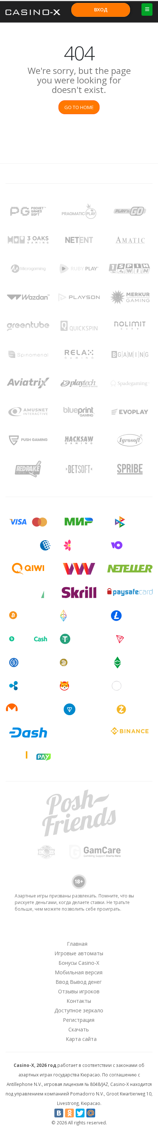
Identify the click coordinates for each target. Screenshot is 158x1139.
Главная (77, 943)
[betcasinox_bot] (117, 929)
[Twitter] (80, 1113)
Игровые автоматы (78, 953)
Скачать (78, 1029)
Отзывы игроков (79, 991)
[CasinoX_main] (98, 929)
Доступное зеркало (78, 1010)
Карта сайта (81, 1038)
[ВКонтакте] (58, 1113)
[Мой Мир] (90, 1113)
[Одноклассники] (69, 1113)
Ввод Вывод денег (78, 981)
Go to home (79, 107)
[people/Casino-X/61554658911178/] (78, 929)
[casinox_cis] (59, 929)
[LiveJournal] (101, 1113)
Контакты (79, 1000)
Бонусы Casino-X (78, 962)
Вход (101, 9)
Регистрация (78, 1019)
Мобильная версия (79, 972)
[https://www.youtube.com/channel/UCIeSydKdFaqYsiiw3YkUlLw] (40, 929)
